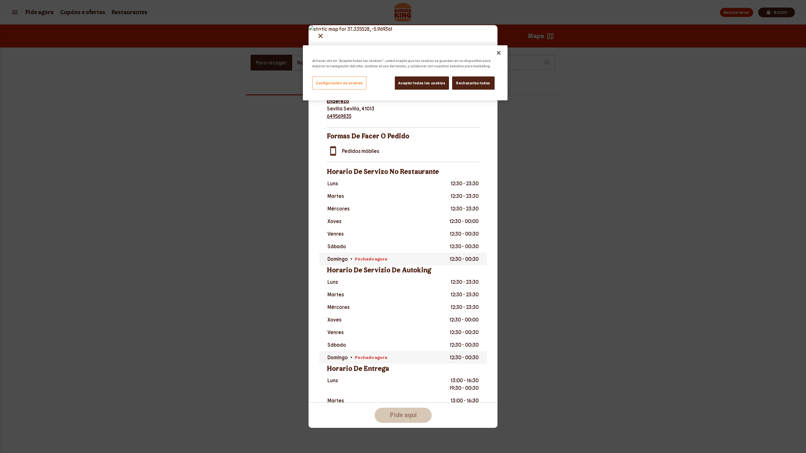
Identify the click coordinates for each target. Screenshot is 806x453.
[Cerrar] (499, 53)
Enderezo (338, 101)
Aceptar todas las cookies (421, 83)
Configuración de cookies (339, 83)
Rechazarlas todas (473, 83)
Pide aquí (403, 415)
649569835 (339, 116)
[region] (405, 72)
